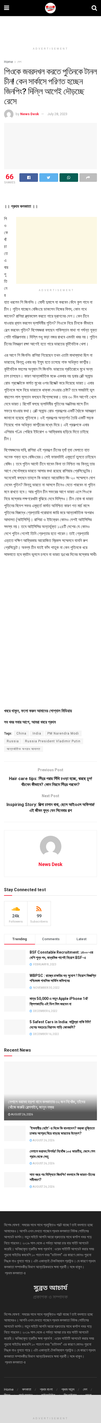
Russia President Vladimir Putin (53, 741)
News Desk (29, 114)
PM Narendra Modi (63, 733)
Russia (13, 741)
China (21, 733)
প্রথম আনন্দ (67, 1389)
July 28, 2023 (57, 114)
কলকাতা (26, 1389)
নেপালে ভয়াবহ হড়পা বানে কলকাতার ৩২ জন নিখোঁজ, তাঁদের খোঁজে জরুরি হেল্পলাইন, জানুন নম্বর (46, 1104)
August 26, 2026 (22, 1114)
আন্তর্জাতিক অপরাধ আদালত (23, 749)
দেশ (19, 62)
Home (8, 62)
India (37, 733)
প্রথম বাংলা (46, 1389)
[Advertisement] (51, 28)
